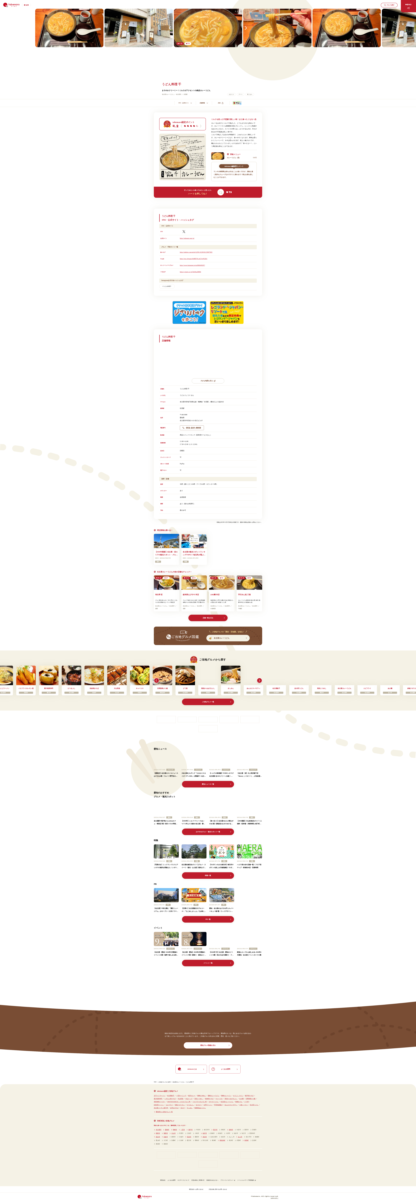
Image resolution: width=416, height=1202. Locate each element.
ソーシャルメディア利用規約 (245, 1180)
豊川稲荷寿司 (158, 1099)
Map (238, 103)
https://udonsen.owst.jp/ (187, 238)
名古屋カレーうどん (227, 1102)
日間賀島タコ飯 (250, 1099)
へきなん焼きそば (170, 1099)
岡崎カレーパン (226, 1095)
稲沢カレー (191, 1095)
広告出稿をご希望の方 (197, 1180)
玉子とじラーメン (159, 1095)
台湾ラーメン (208, 1105)
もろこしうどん (238, 1095)
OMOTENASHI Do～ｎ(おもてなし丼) (178, 1102)
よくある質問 (171, 1180)
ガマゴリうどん (214, 1102)
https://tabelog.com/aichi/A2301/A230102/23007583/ (196, 252)
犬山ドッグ (188, 1099)
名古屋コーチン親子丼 (161, 1108)
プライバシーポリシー (226, 1180)
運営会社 (162, 1180)
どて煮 (246, 1102)
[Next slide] (259, 680)
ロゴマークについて (183, 1180)
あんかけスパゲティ (231, 1105)
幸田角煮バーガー (159, 1102)
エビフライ (169, 1105)
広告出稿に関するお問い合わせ (218, 1189)
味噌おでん (238, 1102)
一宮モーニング (181, 1095)
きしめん (189, 1108)
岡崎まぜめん (201, 1095)
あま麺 (241, 1099)
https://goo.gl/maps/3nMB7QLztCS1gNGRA (193, 259)
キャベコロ (219, 1099)
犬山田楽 (180, 1099)
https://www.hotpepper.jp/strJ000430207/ (192, 265)
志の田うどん (254, 1105)
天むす (182, 1108)
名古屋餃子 (170, 1095)
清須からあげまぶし (231, 1099)
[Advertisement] (208, 65)
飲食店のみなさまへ (212, 1180)
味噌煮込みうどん (200, 1108)
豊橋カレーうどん (213, 1095)
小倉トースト (243, 1105)
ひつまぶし (190, 1105)
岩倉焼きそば (209, 1099)
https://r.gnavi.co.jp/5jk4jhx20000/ (190, 272)
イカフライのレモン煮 (200, 1102)
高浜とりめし (198, 1099)
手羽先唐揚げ (218, 1105)
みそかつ (199, 1105)
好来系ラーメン (159, 1105)
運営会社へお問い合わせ (196, 1189)
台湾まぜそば (174, 1108)
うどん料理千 (167, 286)
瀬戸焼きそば (249, 1095)
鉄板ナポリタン (180, 1105)
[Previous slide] (156, 680)
